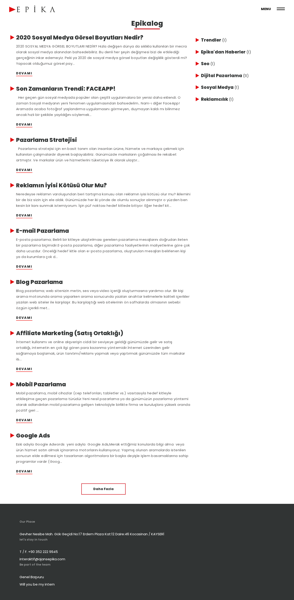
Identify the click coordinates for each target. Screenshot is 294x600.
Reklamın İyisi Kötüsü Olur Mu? (61, 185)
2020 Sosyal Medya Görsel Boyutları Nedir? (79, 37)
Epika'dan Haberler (226, 52)
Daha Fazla (103, 489)
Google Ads (33, 435)
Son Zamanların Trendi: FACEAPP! (66, 88)
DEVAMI (24, 73)
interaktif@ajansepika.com (42, 559)
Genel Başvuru (32, 577)
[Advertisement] (234, 137)
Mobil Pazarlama (41, 384)
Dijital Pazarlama (225, 76)
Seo (208, 64)
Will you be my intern (37, 584)
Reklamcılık (217, 99)
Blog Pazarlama (39, 282)
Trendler (214, 40)
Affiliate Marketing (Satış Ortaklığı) (69, 333)
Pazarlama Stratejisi (46, 140)
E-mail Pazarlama (42, 230)
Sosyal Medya (220, 87)
